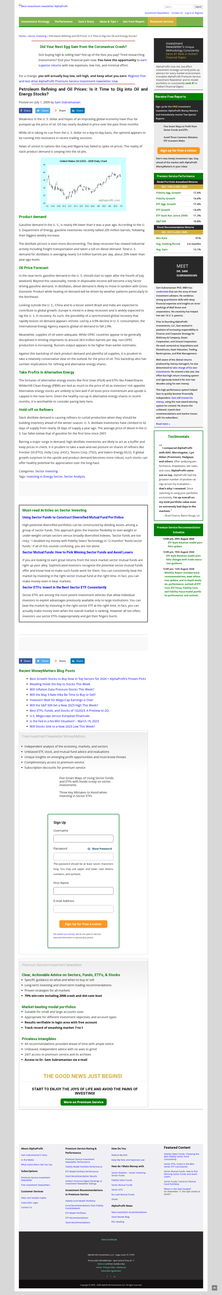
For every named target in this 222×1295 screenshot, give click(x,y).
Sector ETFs (117, 1189)
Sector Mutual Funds (121, 1185)
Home (22, 36)
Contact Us (177, 12)
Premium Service (161, 21)
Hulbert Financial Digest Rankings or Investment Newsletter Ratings (83, 1182)
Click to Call (102, 1263)
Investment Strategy (35, 21)
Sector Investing (37, 36)
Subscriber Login (29, 1202)
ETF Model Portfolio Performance (81, 1171)
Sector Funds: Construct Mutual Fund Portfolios (180, 1183)
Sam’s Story (86, 21)
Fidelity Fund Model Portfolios (80, 1200)
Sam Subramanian (67, 102)
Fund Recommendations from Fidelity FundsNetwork (84, 1207)
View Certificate (109, 1239)
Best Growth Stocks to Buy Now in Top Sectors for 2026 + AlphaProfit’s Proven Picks (88, 679)
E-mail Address (63, 901)
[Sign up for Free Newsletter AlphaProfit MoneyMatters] (178, 150)
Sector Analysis (74, 476)
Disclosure (121, 1267)
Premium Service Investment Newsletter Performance (79, 1160)
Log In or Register (194, 12)
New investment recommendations (129, 1212)
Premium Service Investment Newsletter (35, 1179)
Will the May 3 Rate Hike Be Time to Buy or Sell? (63, 695)
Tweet (44, 110)
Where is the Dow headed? (177, 1188)
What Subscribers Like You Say (36, 1164)
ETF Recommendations (76, 1217)
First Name (61, 883)
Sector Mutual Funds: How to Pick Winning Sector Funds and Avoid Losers (77, 552)
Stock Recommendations (77, 1222)
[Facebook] (107, 1276)
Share (27, 110)
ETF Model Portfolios (75, 1212)
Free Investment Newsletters (35, 1185)
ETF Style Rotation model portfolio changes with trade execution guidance (184, 559)
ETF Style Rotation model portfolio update (185, 544)
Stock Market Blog (120, 1216)
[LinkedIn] (114, 1276)
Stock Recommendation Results (81, 1176)
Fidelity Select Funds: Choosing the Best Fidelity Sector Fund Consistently (181, 1156)
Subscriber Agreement (111, 1270)
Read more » (163, 423)
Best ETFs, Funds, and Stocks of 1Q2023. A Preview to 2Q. (69, 710)
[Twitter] (110, 1276)
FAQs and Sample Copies (33, 1197)
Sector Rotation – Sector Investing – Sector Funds (129, 1174)
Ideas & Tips (108, 21)
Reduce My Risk (119, 1155)
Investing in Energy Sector (45, 476)
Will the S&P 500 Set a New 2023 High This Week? (64, 705)
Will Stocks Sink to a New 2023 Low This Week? (62, 726)
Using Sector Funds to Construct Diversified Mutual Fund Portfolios (73, 517)
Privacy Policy (109, 1267)
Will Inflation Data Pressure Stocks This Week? (62, 689)
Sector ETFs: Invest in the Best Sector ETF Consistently (64, 587)
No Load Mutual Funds (122, 1194)
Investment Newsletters (157, 12)
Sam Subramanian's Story (34, 1155)
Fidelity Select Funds (121, 1180)
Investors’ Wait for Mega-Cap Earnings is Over (61, 700)
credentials (162, 291)
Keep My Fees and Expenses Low (128, 1159)
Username (60, 830)
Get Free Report (134, 21)
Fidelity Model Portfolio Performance (83, 1166)
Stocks (114, 1199)
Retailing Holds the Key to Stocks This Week (60, 684)
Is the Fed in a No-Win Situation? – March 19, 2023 (64, 721)
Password (60, 848)
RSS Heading (117, 1221)
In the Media (27, 1159)
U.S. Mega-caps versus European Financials (60, 716)
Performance (64, 21)
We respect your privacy (64, 934)
